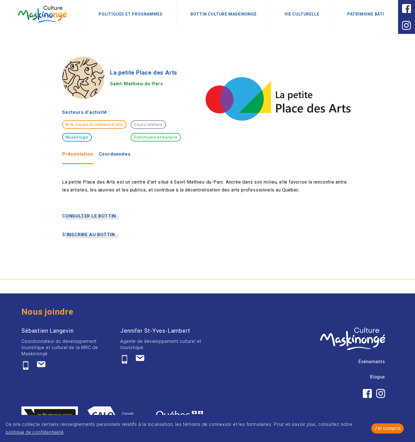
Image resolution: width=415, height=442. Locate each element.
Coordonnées (115, 154)
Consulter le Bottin (89, 216)
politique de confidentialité (35, 432)
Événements (371, 361)
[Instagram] (406, 25)
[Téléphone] (25, 365)
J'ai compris (387, 428)
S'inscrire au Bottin (88, 234)
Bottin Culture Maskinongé (224, 14)
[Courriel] (41, 365)
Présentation (77, 154)
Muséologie (76, 137)
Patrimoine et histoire (156, 137)
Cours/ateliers (148, 124)
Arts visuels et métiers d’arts (94, 124)
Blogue (377, 377)
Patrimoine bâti (365, 14)
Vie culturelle (302, 14)
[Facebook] (406, 8)
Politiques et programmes (130, 14)
